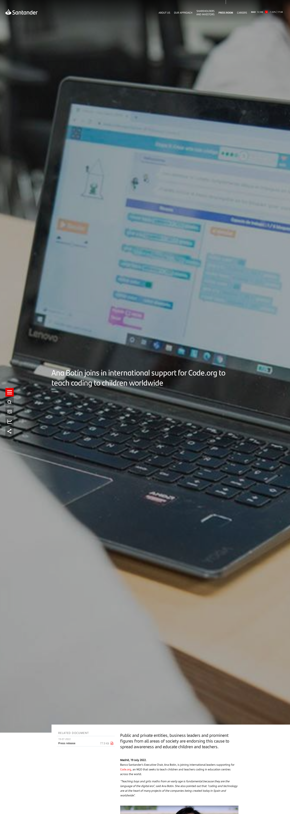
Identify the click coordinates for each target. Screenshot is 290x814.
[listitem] (9, 392)
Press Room (226, 12)
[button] (9, 392)
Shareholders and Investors (205, 12)
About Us (164, 12)
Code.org (125, 769)
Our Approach (183, 12)
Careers (242, 12)
